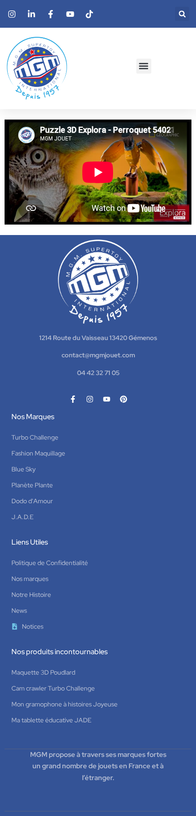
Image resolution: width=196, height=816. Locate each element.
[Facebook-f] (73, 399)
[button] (182, 14)
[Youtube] (106, 399)
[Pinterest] (123, 399)
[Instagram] (90, 399)
